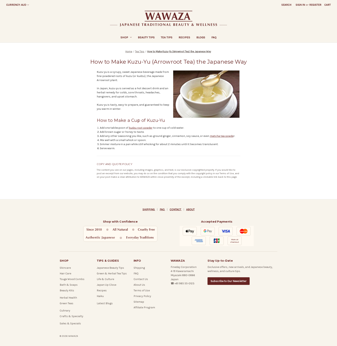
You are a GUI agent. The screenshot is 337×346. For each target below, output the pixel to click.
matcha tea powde (221, 136)
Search (286, 4)
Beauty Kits (67, 290)
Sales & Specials (70, 323)
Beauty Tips (146, 37)
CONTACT (176, 209)
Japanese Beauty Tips (110, 267)
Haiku (100, 296)
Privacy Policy (142, 296)
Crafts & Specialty (71, 316)
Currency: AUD (16, 4)
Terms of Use (227, 173)
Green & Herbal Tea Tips (112, 273)
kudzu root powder (141, 127)
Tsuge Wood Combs (72, 279)
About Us (139, 284)
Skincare (65, 267)
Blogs (200, 37)
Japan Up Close (106, 284)
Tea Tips (166, 37)
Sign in (300, 4)
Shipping (139, 267)
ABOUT (190, 209)
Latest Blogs (105, 303)
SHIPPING (149, 209)
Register (315, 4)
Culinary (65, 310)
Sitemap (139, 301)
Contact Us (141, 279)
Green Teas (66, 303)
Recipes (184, 37)
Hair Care (65, 273)
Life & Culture (105, 279)
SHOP (124, 37)
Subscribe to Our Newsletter (229, 281)
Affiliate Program (144, 307)
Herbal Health (68, 297)
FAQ (213, 37)
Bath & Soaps (69, 284)
